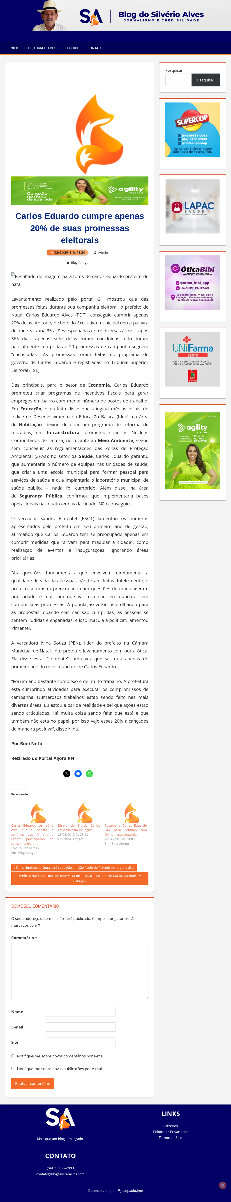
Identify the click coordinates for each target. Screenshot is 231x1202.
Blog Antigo (79, 262)
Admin (103, 252)
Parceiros (170, 1125)
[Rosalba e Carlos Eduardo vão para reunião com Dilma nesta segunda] (126, 811)
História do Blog (43, 48)
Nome (17, 1011)
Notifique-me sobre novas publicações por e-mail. (60, 1068)
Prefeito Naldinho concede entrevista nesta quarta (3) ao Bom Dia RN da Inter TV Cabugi (80, 878)
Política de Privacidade (170, 1131)
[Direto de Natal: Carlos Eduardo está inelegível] (79, 811)
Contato (95, 48)
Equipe (73, 48)
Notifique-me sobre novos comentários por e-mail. (61, 1056)
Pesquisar (173, 70)
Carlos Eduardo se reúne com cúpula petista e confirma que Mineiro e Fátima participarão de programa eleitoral (32, 834)
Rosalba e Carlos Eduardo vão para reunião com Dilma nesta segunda (126, 830)
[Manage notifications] (222, 1185)
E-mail (17, 1027)
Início (14, 48)
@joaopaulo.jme (130, 1190)
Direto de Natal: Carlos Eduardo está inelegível (79, 827)
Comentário (24, 937)
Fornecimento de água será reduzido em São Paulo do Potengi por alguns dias (75, 868)
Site (14, 1042)
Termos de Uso (170, 1137)
